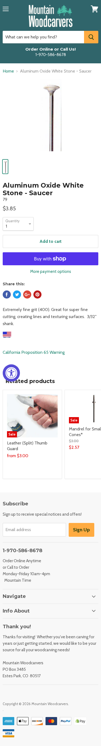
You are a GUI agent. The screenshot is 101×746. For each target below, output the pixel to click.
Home (8, 71)
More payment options (50, 271)
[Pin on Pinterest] (37, 294)
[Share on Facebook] (7, 294)
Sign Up (81, 530)
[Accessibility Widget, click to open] (11, 373)
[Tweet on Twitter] (17, 294)
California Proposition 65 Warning (34, 352)
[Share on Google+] (27, 294)
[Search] (91, 37)
